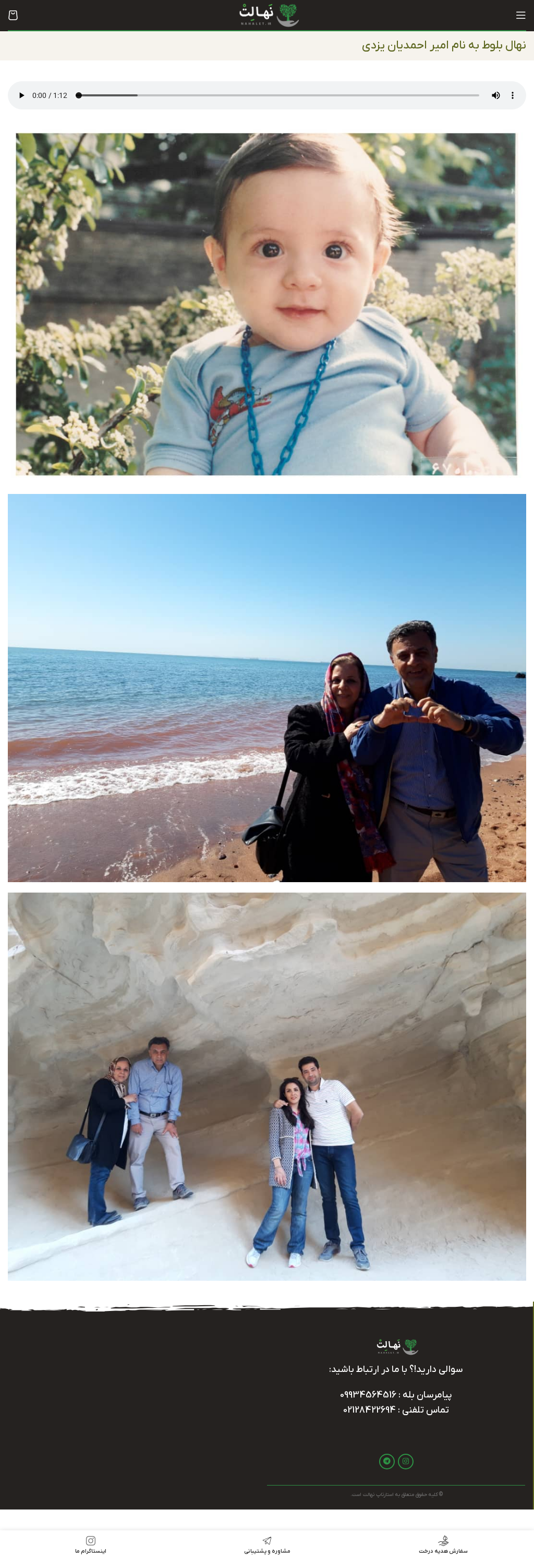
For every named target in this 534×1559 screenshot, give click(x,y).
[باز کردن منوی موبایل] (521, 15)
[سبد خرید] (13, 15)
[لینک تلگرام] (387, 1461)
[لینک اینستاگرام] (406, 1461)
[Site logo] (267, 14)
